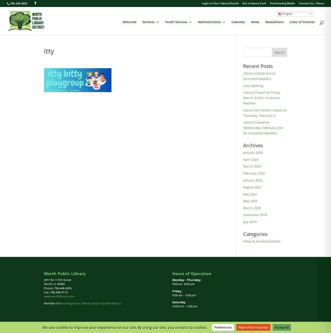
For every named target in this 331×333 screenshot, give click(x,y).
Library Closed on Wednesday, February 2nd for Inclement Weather (263, 127)
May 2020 (250, 201)
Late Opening (253, 86)
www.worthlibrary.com (59, 296)
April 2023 (250, 159)
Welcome (129, 22)
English (287, 14)
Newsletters (274, 22)
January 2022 (253, 180)
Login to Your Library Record (220, 3)
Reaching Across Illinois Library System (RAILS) (90, 303)
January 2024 (253, 152)
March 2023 (252, 166)
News (255, 22)
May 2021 (250, 194)
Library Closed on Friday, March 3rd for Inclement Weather (262, 97)
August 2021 (252, 187)
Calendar (238, 22)
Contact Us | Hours (311, 3)
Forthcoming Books (282, 3)
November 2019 (255, 215)
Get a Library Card (254, 3)
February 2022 (254, 173)
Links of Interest (302, 22)
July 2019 (250, 222)
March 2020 (252, 208)
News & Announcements (261, 241)
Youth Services (176, 22)
